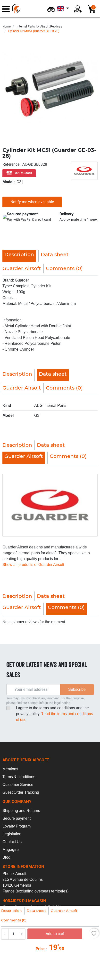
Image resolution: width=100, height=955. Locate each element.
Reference (11, 164)
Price (40, 948)
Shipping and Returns (21, 811)
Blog (6, 857)
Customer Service (17, 784)
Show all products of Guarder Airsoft (33, 565)
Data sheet (36, 911)
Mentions (10, 769)
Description (11, 911)
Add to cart (55, 933)
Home (6, 26)
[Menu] (6, 8)
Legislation (11, 834)
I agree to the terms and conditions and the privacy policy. (54, 714)
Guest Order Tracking (20, 792)
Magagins (10, 849)
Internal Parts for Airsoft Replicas (39, 26)
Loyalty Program (16, 826)
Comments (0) (13, 920)
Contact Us (12, 842)
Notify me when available (32, 202)
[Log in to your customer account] (77, 8)
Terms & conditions (18, 777)
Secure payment (16, 818)
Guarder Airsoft (64, 911)
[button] (51, 8)
